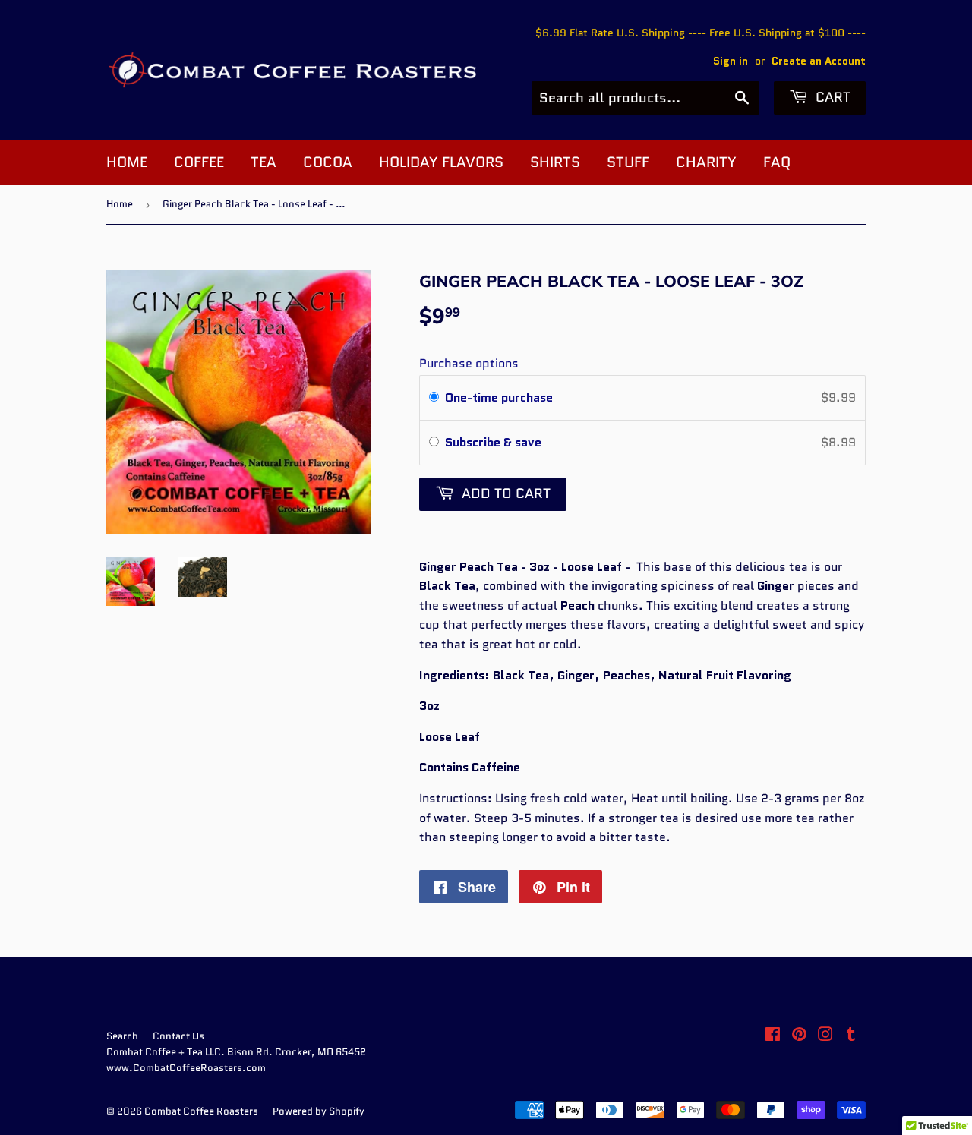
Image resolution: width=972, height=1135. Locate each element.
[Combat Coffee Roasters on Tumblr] (851, 1036)
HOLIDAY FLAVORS (441, 162)
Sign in (730, 61)
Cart (831, 97)
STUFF (628, 162)
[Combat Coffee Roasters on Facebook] (773, 1036)
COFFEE (199, 162)
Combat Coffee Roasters (201, 1111)
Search (122, 1036)
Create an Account (819, 61)
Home (119, 204)
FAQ (777, 162)
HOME (126, 162)
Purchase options (469, 363)
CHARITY (706, 162)
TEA (263, 162)
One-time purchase (499, 397)
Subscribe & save (494, 442)
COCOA (327, 162)
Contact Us (178, 1036)
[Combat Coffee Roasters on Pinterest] (799, 1036)
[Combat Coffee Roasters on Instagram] (825, 1036)
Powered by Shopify (318, 1111)
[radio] (434, 398)
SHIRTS (555, 162)
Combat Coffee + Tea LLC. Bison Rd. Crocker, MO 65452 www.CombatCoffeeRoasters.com (236, 1060)
